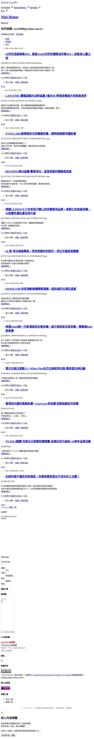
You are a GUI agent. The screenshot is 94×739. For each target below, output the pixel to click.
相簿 (7, 39)
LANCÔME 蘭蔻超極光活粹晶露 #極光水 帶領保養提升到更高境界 (46, 95)
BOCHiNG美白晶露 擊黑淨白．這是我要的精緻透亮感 (39, 171)
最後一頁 (13, 507)
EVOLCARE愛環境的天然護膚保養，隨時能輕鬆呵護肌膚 (41, 133)
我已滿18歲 (5, 735)
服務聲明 (69, 708)
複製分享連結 (6, 651)
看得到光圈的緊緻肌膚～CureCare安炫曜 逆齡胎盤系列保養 (42, 403)
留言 (18, 78)
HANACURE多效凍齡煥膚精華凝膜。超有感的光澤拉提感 (41, 288)
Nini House (9, 17)
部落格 (8, 42)
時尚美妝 (19, 34)
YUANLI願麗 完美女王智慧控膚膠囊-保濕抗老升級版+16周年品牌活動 (48, 441)
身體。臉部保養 (21, 82)
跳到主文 (4, 23)
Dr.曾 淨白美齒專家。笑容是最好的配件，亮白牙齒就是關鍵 (42, 251)
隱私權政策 (60, 708)
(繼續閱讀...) (6, 73)
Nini (17, 675)
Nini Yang (3, 599)
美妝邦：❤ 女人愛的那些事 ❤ (13, 648)
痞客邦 (13, 78)
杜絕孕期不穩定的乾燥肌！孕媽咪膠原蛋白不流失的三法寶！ (43, 476)
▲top (3, 86)
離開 (13, 735)
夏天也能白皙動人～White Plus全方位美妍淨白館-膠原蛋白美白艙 (45, 368)
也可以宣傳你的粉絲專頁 (8, 632)
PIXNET (29, 708)
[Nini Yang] (8, 630)
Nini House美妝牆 (8, 642)
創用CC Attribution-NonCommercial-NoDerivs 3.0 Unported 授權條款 (53, 675)
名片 (7, 44)
